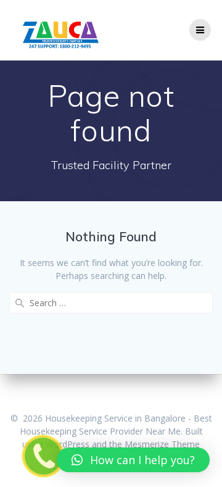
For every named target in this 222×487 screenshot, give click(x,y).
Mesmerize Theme (162, 444)
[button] (133, 459)
